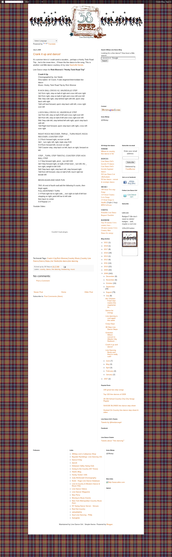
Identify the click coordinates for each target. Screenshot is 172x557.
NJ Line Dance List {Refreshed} (108, 175)
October (109, 283)
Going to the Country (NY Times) (85, 469)
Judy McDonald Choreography (84, 478)
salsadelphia (77, 512)
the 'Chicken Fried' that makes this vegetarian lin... (111, 303)
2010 (106, 266)
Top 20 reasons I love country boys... (108, 223)
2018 (106, 246)
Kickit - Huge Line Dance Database (86, 481)
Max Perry (76, 495)
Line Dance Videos (79, 489)
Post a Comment (43, 281)
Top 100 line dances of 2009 (114, 394)
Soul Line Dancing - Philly (82, 515)
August (109, 292)
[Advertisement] (63, 286)
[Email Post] (64, 267)
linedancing (65, 269)
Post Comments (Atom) (53, 296)
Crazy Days (110, 324)
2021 (106, 242)
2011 (106, 263)
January (109, 375)
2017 (106, 249)
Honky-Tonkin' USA (79, 475)
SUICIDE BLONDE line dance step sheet (119, 406)
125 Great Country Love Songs (107, 195)
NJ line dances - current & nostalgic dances (109, 180)
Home (63, 292)
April (108, 368)
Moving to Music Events (81, 498)
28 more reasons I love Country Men (109, 229)
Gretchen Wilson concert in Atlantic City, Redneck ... (111, 337)
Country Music (74, 258)
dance (48, 269)
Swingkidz (76, 518)
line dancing (73, 261)
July (108, 296)
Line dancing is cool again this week (111, 318)
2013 (106, 256)
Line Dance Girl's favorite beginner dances (107, 169)
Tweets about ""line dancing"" (112, 441)
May (108, 364)
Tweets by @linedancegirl (111, 422)
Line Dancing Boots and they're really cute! (112, 353)
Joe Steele (54, 261)
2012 (106, 260)
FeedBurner (130, 169)
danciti (74, 463)
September (110, 287)
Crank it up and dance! (47, 54)
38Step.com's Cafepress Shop (84, 454)
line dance (63, 261)
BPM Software (106, 205)
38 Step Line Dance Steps (112, 328)
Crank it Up (51, 258)
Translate (52, 44)
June (108, 361)
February (110, 371)
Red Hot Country (78, 509)
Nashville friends (76, 65)
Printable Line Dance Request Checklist (108, 213)
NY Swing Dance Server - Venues (85, 506)
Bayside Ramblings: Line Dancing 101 (87, 457)
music (73, 269)
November (110, 280)
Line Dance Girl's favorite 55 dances (107, 162)
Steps (47, 261)
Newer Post (38, 292)
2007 (106, 379)
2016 (106, 253)
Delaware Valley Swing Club (83, 466)
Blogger (110, 524)
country (42, 269)
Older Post (88, 292)
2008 (106, 273)
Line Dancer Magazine (81, 492)
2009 (106, 270)
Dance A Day (77, 460)
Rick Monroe (62, 258)
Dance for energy (107, 233)
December (110, 276)
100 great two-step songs (113, 390)
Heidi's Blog (76, 472)
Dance (41, 261)
